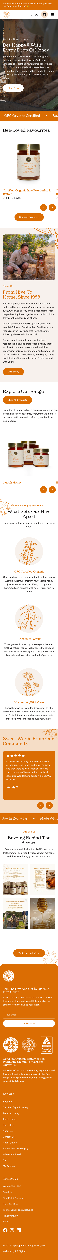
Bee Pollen (8, 1125)
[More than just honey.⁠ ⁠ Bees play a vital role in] (15, 913)
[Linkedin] (18, 1230)
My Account (9, 1166)
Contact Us (8, 1136)
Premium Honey (11, 1113)
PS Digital (20, 1251)
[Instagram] (12, 1230)
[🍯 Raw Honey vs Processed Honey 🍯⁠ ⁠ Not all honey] (42, 913)
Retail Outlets (10, 1142)
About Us (8, 1131)
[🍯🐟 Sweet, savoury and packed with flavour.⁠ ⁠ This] (42, 879)
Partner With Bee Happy (15, 1148)
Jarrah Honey (10, 1119)
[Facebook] (5, 1230)
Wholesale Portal (12, 1154)
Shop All (7, 1101)
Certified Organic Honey (15, 1107)
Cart (5, 1160)
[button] (52, 14)
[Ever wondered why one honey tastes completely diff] (15, 879)
